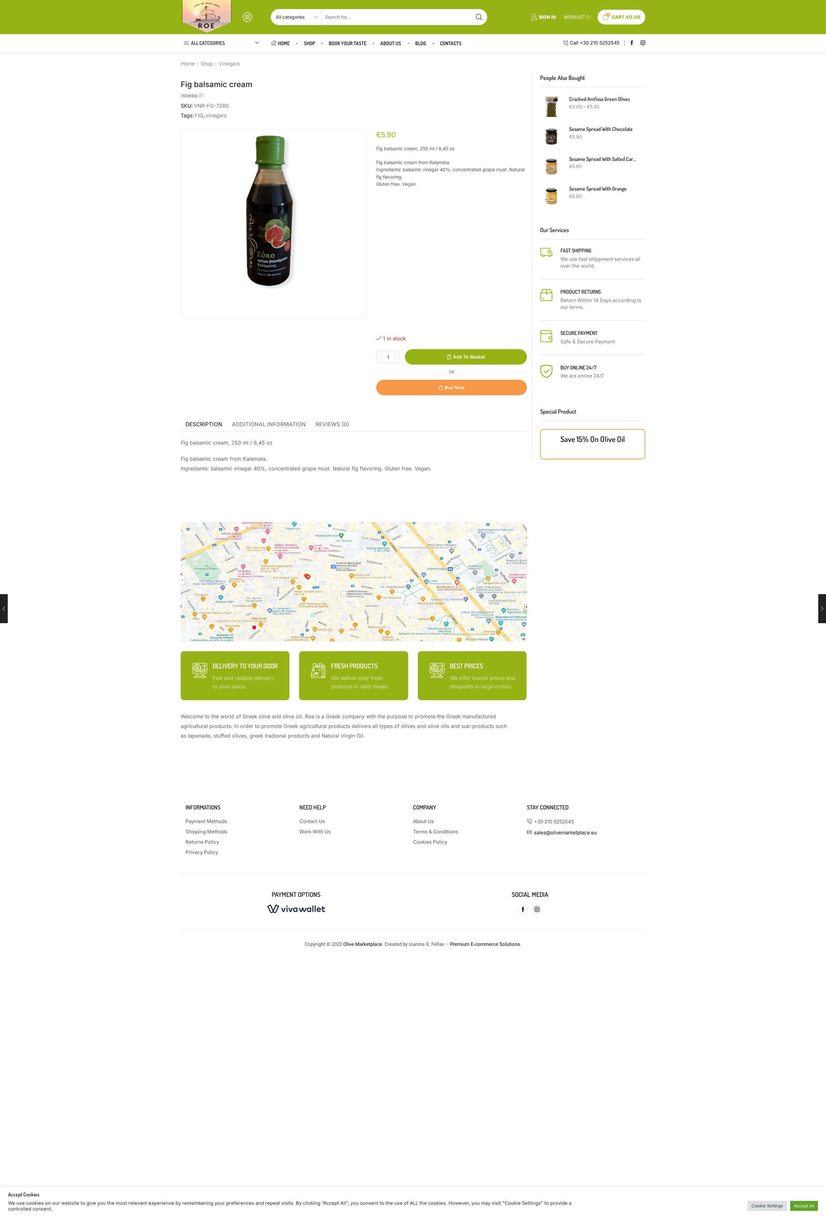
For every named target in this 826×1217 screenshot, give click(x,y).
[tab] (204, 424)
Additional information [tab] (269, 424)
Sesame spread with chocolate (601, 129)
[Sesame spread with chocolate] (551, 136)
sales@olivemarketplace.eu (565, 832)
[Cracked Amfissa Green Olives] (551, 106)
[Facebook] (632, 43)
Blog (420, 43)
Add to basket (469, 356)
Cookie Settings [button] (767, 1205)
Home (284, 43)
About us (390, 43)
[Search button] (479, 17)
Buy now (455, 387)
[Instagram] (642, 43)
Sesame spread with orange (598, 188)
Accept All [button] (804, 1205)
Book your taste (348, 43)
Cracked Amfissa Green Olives (599, 99)
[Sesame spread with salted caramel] (551, 166)
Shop (309, 43)
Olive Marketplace (362, 944)
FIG (199, 115)
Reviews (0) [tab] (332, 424)
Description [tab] (204, 424)
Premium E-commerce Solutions (485, 944)
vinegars (216, 115)
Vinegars (229, 64)
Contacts (450, 43)
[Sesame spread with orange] (551, 196)
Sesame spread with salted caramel (603, 159)
